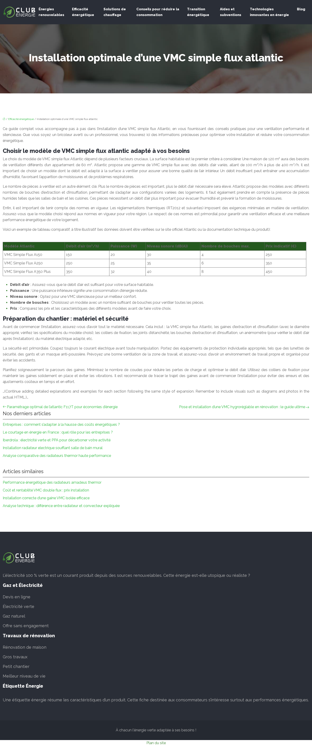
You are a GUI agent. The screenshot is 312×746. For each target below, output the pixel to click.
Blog (301, 9)
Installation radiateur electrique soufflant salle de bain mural (53, 448)
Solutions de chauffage (114, 12)
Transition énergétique (198, 12)
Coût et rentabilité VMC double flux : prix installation (46, 490)
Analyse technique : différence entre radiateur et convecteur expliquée (61, 506)
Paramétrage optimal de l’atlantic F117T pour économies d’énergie (62, 407)
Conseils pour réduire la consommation (157, 12)
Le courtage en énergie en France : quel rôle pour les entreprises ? (58, 432)
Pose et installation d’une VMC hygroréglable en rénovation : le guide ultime (242, 407)
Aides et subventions (230, 12)
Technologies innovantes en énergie (269, 12)
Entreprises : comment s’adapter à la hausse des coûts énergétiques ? (61, 424)
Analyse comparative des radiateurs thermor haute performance (57, 455)
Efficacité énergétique (83, 12)
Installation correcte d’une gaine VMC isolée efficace (46, 498)
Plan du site (156, 743)
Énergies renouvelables (51, 12)
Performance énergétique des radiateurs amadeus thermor (52, 482)
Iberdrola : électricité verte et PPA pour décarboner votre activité (57, 440)
